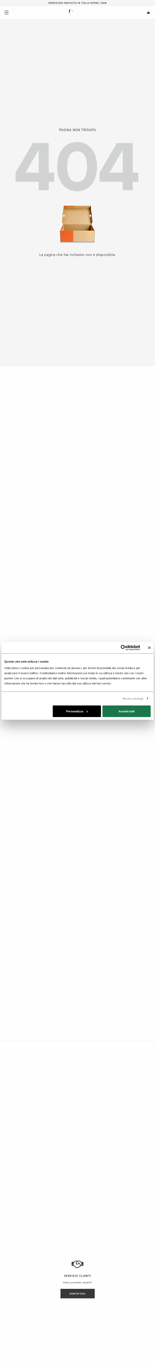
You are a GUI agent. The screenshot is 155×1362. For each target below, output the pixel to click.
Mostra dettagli (133, 698)
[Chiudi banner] (149, 647)
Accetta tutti (127, 711)
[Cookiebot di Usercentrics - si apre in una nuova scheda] (123, 648)
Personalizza (74, 711)
